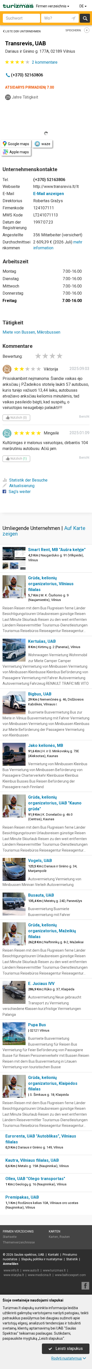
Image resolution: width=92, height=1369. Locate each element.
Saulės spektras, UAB (29, 1254)
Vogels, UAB (40, 860)
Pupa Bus (37, 1024)
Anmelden (10, 1264)
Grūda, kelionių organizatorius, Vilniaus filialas (51, 584)
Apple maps (19, 152)
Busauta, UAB (41, 895)
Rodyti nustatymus (66, 1358)
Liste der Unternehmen (23, 31)
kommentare (44, 62)
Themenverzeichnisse (19, 1242)
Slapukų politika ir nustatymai (41, 1259)
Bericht (84, 416)
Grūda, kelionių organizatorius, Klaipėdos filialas (52, 1083)
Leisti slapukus (68, 1348)
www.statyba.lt (14, 1275)
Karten (54, 1231)
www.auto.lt (31, 1270)
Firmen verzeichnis (51, 6)
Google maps (18, 144)
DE (82, 6)
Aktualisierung (21, 485)
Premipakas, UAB (22, 1197)
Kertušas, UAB (42, 641)
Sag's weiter (20, 491)
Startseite (10, 1237)
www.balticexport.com (70, 1275)
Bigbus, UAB (39, 694)
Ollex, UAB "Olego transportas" (35, 1178)
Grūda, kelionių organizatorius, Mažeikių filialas (52, 931)
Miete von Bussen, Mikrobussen (31, 332)
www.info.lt (11, 1270)
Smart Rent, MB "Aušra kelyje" (57, 549)
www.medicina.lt (39, 1275)
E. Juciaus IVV (41, 983)
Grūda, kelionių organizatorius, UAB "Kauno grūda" (55, 803)
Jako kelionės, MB (45, 745)
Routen (65, 1237)
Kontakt (53, 1254)
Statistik (72, 1259)
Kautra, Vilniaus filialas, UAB (32, 1160)
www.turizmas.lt (54, 1270)
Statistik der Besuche (28, 480)
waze (45, 144)
